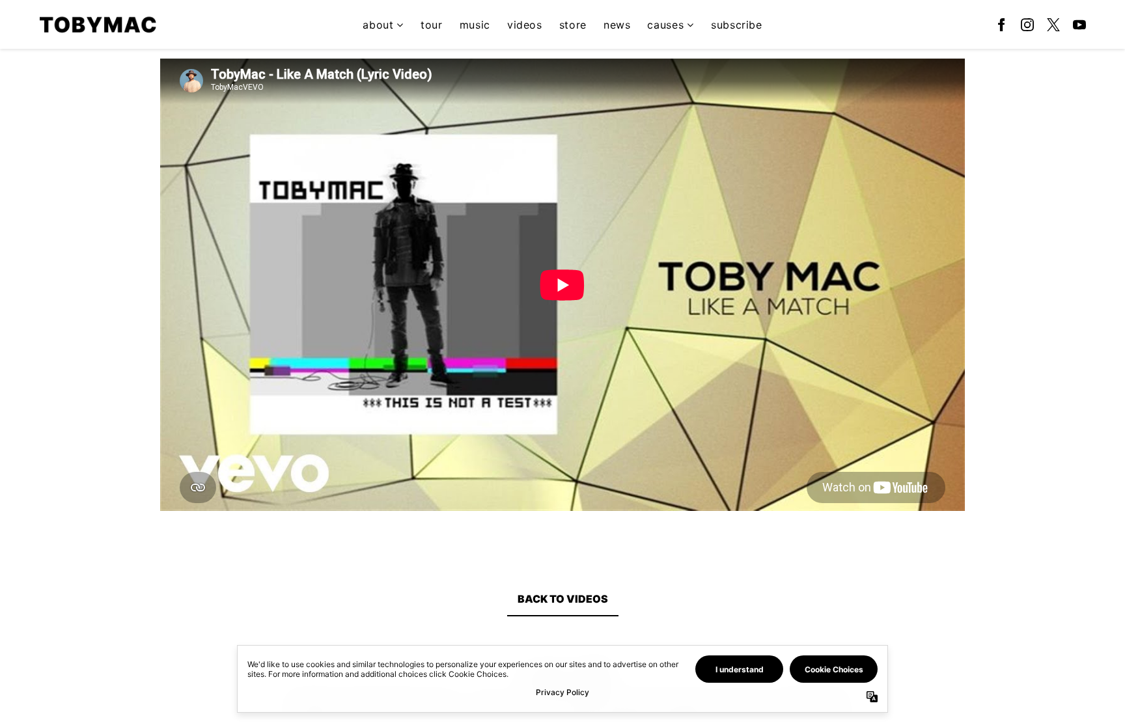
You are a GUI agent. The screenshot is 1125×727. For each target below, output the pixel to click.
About (378, 24)
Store (573, 24)
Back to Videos (563, 598)
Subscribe (736, 24)
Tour (432, 24)
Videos (524, 24)
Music (475, 24)
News (617, 24)
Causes (665, 24)
